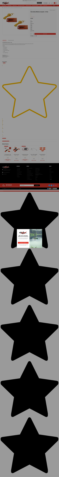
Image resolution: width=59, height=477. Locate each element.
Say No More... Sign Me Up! (23, 242)
